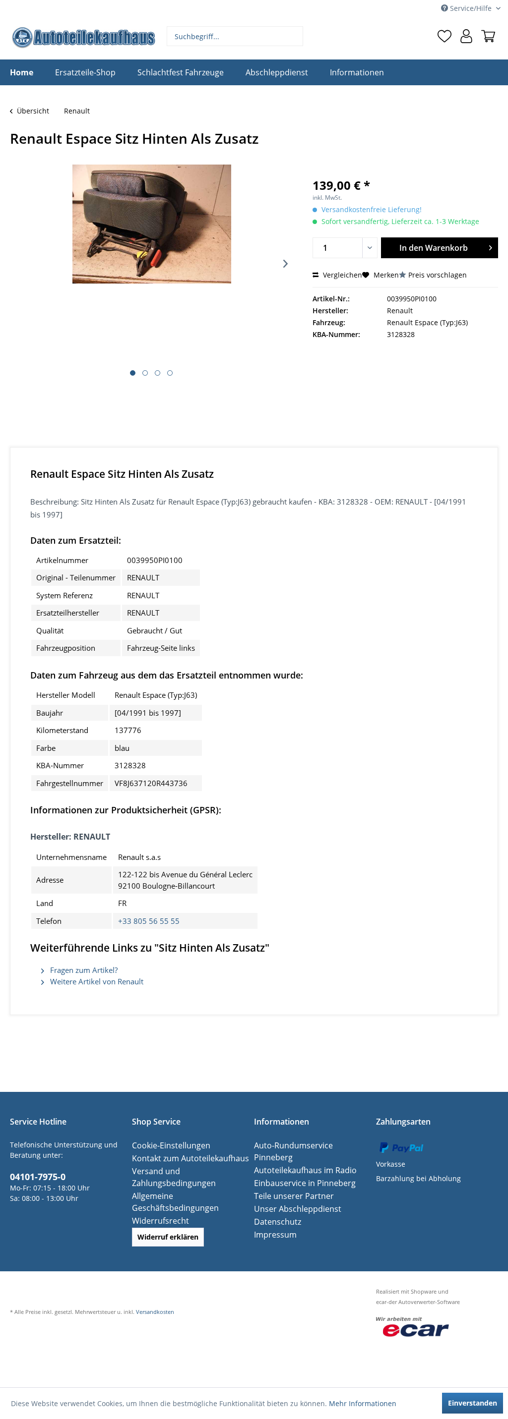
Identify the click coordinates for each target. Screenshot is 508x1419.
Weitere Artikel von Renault (95, 981)
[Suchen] (294, 36)
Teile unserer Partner (289, 1184)
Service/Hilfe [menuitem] (471, 8)
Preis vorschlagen (437, 275)
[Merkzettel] (444, 36)
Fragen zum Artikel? (83, 970)
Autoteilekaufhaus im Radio (300, 1158)
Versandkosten (155, 1300)
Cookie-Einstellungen (167, 1145)
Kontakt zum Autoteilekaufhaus (184, 1158)
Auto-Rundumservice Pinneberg (307, 1145)
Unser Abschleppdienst (293, 1196)
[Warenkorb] (488, 36)
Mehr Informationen (362, 1403)
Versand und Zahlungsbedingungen (169, 1177)
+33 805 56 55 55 (149, 921)
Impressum (273, 1222)
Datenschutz (275, 1209)
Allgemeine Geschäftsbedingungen (190, 1195)
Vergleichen (341, 275)
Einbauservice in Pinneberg (299, 1171)
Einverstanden (472, 1403)
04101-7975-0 (35, 1175)
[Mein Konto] (466, 36)
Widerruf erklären (167, 1225)
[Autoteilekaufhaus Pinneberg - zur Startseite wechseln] (83, 37)
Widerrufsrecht (157, 1208)
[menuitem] (235, 36)
